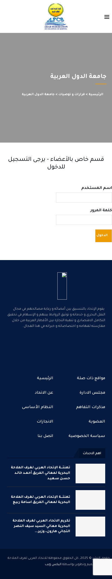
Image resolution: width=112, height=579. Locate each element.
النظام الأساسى (37, 407)
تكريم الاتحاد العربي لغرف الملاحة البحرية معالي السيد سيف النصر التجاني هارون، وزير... (41, 526)
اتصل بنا (45, 436)
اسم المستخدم (96, 188)
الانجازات (45, 422)
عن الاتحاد (44, 393)
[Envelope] (38, 348)
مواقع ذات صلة (91, 378)
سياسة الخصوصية (87, 436)
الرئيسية (96, 94)
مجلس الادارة (92, 393)
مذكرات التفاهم (90, 407)
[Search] (5, 17)
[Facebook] (73, 348)
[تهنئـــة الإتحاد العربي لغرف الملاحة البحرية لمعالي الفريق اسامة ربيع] (90, 500)
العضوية (97, 422)
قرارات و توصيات (71, 94)
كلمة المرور (101, 211)
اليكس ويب (53, 564)
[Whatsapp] (56, 348)
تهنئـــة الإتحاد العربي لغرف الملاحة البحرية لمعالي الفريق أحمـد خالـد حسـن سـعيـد (40, 473)
